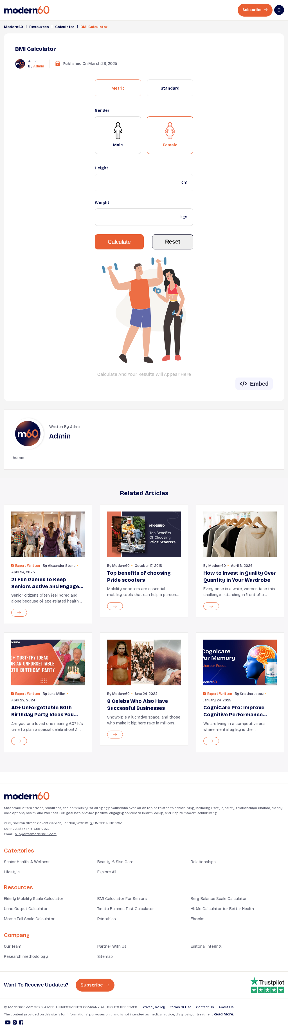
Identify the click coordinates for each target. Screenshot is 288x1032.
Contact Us (205, 1007)
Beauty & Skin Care (115, 862)
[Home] (27, 796)
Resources (39, 27)
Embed (259, 384)
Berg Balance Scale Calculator (219, 898)
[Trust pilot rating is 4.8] (267, 985)
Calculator (64, 27)
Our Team (12, 946)
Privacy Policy (154, 1007)
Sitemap (105, 956)
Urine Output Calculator (26, 908)
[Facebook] (21, 1023)
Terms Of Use (180, 1007)
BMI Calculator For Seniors (122, 898)
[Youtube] (8, 1023)
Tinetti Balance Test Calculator (125, 908)
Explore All (106, 872)
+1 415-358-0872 (37, 829)
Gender (102, 110)
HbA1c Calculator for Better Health (222, 908)
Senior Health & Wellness (27, 862)
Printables (106, 919)
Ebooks (197, 919)
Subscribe (252, 10)
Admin (38, 66)
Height (101, 168)
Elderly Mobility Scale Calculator (33, 898)
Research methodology (26, 956)
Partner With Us (112, 946)
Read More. (223, 1014)
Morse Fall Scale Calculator (29, 919)
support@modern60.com (36, 834)
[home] (27, 10)
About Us (226, 1007)
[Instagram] (14, 1023)
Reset (172, 241)
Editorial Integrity (206, 946)
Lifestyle (12, 872)
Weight (102, 202)
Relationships (203, 862)
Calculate (119, 242)
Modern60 (13, 27)
